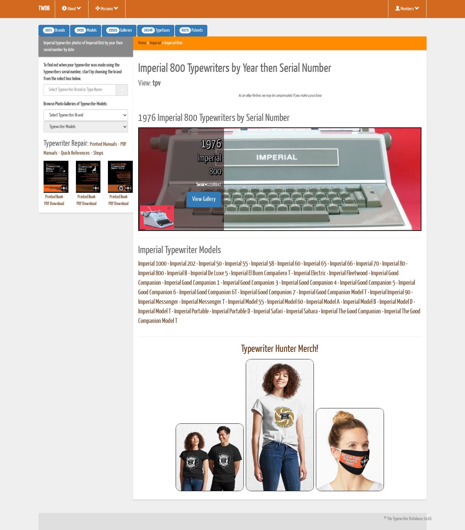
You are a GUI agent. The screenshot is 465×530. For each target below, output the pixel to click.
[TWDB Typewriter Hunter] (210, 457)
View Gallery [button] (203, 199)
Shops (98, 153)
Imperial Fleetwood (348, 273)
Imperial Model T (154, 312)
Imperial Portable (191, 312)
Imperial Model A (323, 302)
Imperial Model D (396, 302)
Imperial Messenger (158, 302)
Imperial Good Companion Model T (333, 293)
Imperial (155, 43)
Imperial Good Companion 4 (309, 283)
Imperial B (177, 273)
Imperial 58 (262, 264)
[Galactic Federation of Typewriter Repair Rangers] (280, 425)
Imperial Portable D (231, 312)
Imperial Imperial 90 (390, 293)
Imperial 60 (288, 264)
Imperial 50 (210, 264)
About (72, 9)
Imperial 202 (182, 264)
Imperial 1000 (152, 264)
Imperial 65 (315, 264)
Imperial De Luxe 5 (209, 273)
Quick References (75, 153)
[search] (86, 115)
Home (142, 43)
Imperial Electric (310, 273)
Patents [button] (192, 30)
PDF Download (54, 204)
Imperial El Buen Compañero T (260, 273)
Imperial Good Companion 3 (250, 283)
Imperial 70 (367, 264)
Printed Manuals (103, 144)
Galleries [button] (120, 30)
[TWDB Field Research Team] (350, 449)
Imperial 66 (341, 264)
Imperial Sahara (302, 312)
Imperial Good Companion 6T (208, 293)
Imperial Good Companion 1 (192, 283)
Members (407, 9)
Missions (107, 9)
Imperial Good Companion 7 (267, 293)
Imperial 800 (151, 273)
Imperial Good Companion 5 (367, 283)
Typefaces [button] (157, 30)
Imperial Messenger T (203, 302)
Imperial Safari (268, 312)
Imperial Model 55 (246, 302)
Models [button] (87, 30)
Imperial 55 (236, 264)
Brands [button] (55, 30)
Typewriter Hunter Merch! (279, 349)
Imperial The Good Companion (351, 312)
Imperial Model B (359, 302)
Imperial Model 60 (285, 302)
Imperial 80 (393, 264)
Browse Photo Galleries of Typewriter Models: (76, 104)
